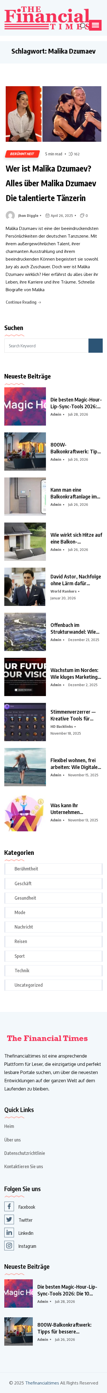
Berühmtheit (22, 154)
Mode (20, 912)
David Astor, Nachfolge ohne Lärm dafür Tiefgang (76, 580)
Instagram (27, 1246)
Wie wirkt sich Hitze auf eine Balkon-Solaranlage (76, 538)
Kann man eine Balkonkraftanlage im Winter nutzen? (74, 493)
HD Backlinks (62, 726)
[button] (95, 25)
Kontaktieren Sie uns (23, 1166)
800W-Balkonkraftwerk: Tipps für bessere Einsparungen (76, 448)
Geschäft (23, 883)
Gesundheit (25, 898)
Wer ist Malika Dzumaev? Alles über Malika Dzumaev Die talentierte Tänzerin (51, 183)
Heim (9, 1126)
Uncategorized (29, 985)
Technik (22, 970)
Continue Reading (21, 302)
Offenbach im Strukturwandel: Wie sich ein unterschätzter (75, 628)
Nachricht (24, 927)
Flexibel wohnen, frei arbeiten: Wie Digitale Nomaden (74, 763)
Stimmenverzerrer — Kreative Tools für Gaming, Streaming (73, 715)
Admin (56, 414)
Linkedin (26, 1233)
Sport (20, 956)
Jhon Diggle (28, 215)
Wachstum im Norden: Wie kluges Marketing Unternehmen (74, 673)
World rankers (63, 591)
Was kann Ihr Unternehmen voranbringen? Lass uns (76, 808)
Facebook (27, 1207)
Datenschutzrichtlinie (24, 1153)
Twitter (26, 1220)
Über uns (12, 1140)
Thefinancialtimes (42, 1383)
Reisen (21, 941)
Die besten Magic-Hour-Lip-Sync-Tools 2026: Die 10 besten (76, 403)
